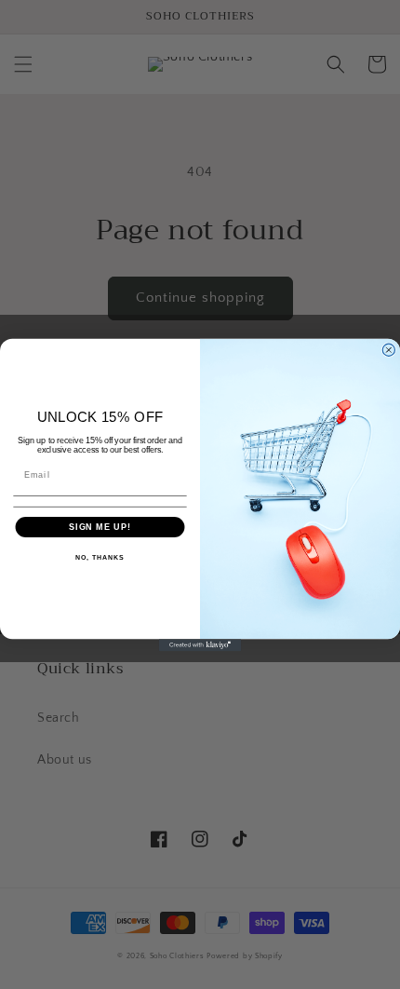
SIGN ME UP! (100, 526)
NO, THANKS (99, 558)
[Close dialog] (388, 350)
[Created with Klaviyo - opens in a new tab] (200, 645)
